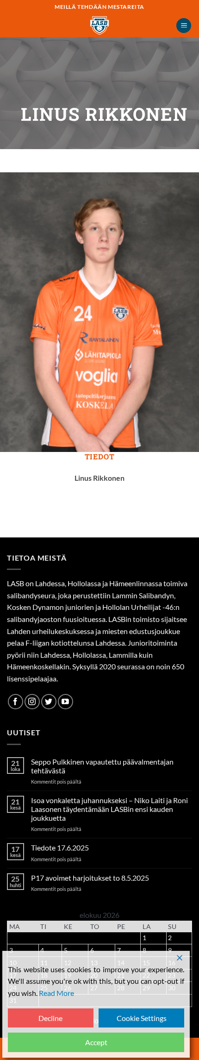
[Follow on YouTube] (65, 701)
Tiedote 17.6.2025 (60, 847)
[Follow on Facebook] (15, 701)
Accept (96, 1042)
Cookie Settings (142, 1018)
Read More (56, 992)
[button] (183, 25)
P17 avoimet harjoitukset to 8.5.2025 (90, 877)
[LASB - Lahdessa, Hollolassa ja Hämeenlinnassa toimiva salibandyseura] (99, 25)
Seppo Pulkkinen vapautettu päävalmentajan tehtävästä (102, 766)
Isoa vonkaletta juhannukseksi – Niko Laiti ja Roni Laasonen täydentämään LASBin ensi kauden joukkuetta (109, 809)
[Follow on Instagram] (32, 701)
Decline (50, 1018)
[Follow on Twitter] (48, 701)
